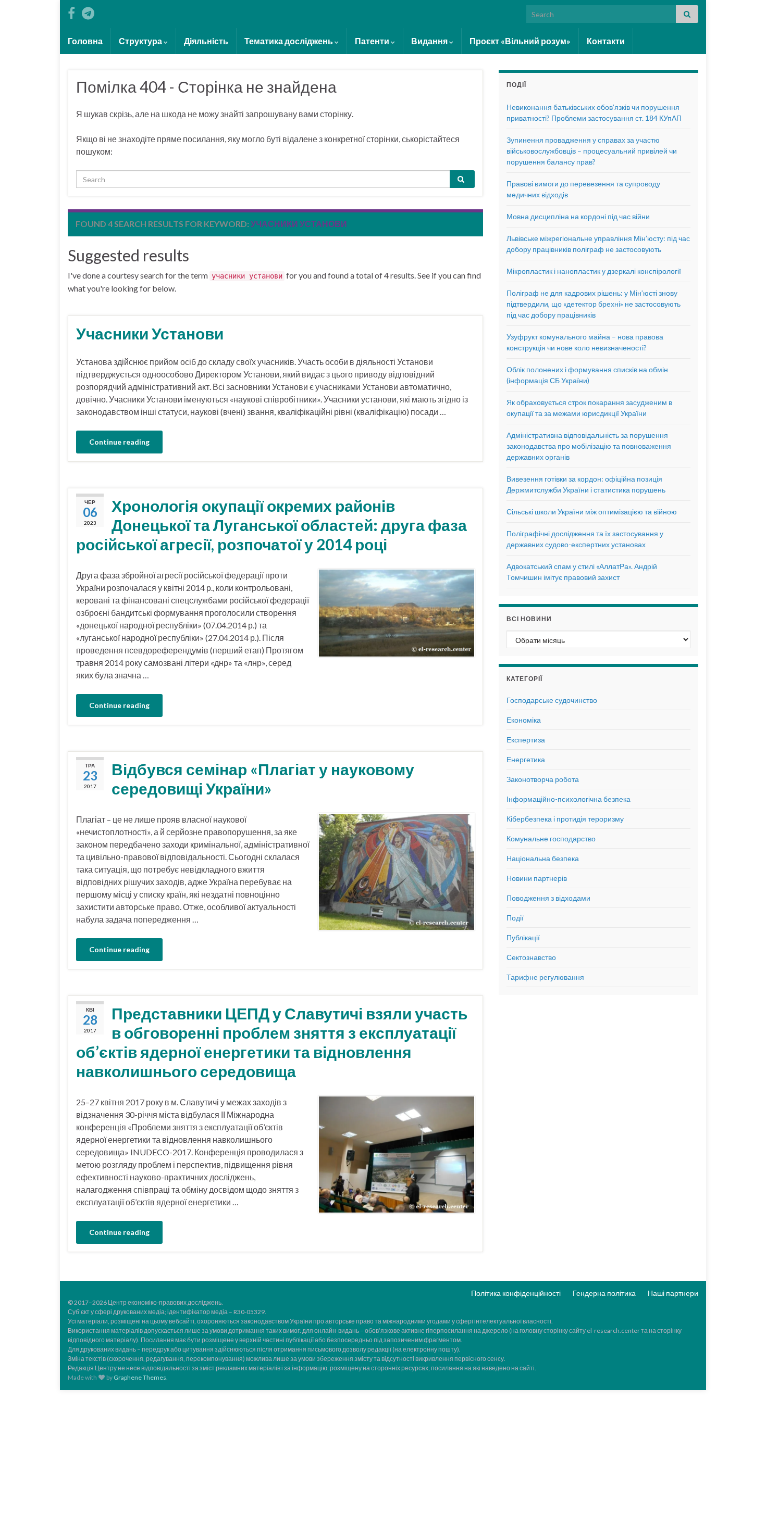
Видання (430, 41)
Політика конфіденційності (516, 1293)
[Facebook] (71, 11)
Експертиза (525, 739)
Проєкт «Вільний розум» (520, 41)
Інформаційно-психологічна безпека (568, 798)
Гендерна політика (604, 1293)
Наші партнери (673, 1293)
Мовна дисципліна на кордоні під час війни (578, 216)
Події (515, 917)
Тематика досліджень (289, 41)
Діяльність (206, 41)
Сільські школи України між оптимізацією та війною (591, 511)
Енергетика (525, 759)
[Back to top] (743, 1516)
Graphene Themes (140, 1377)
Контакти (606, 41)
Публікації (523, 937)
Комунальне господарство (551, 838)
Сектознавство (531, 957)
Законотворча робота (542, 779)
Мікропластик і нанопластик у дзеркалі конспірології (593, 271)
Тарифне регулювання (545, 977)
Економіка (523, 719)
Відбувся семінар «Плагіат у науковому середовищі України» (263, 779)
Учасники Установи (150, 333)
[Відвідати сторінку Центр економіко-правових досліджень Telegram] (88, 11)
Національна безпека (542, 858)
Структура (141, 41)
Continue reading (119, 441)
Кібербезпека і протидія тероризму (565, 818)
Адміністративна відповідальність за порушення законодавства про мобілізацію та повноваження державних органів (588, 446)
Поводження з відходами (548, 897)
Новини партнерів (536, 878)
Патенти (373, 41)
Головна (85, 41)
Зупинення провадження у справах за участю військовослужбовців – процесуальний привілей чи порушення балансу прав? (591, 150)
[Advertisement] (383, 1463)
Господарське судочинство (551, 700)
